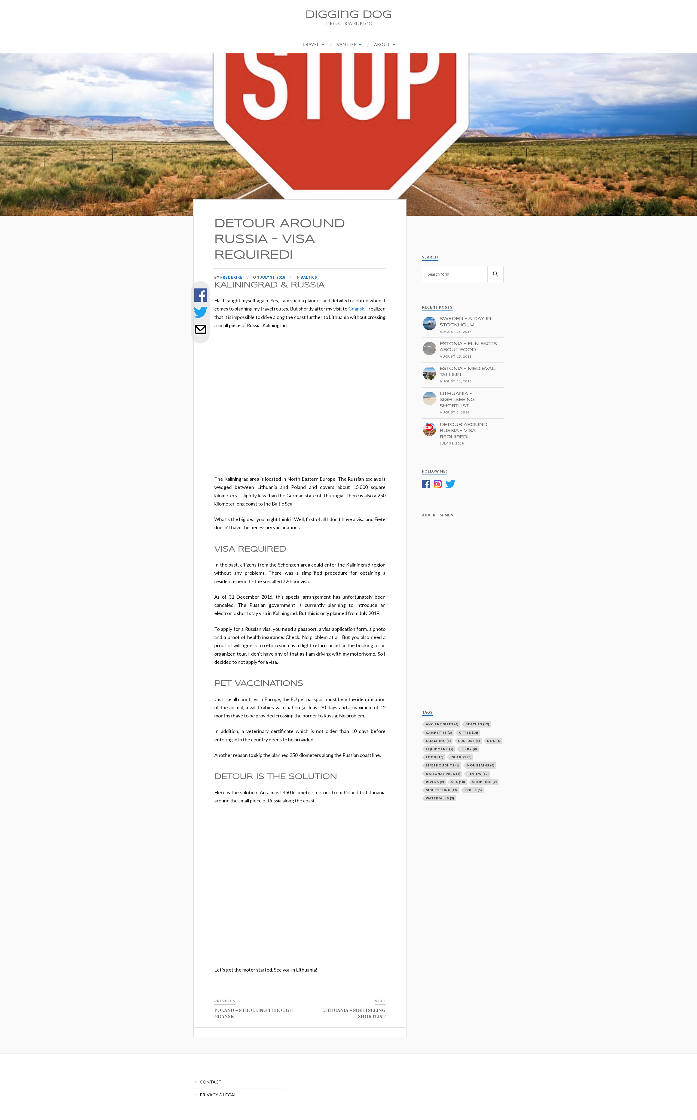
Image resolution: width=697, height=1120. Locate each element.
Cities (468, 732)
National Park (443, 773)
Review (478, 773)
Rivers (435, 782)
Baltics (309, 277)
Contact (211, 1081)
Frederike (231, 277)
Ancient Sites (442, 724)
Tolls (473, 790)
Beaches (477, 724)
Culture (469, 740)
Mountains (480, 765)
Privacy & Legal (218, 1094)
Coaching (438, 740)
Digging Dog (348, 15)
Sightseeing (442, 790)
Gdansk (356, 309)
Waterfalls (440, 798)
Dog (494, 740)
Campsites (439, 732)
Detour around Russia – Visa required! (279, 239)
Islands (461, 757)
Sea (458, 782)
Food (435, 757)
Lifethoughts (443, 765)
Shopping (484, 782)
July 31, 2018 (272, 277)
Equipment (439, 749)
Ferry (468, 749)
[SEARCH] (495, 274)
